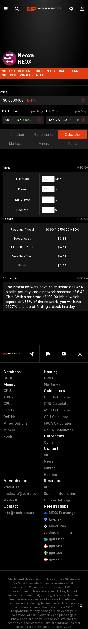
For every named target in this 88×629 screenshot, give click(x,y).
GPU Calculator (57, 404)
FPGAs (9, 410)
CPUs (8, 404)
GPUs (8, 378)
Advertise (12, 487)
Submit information (60, 494)
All (46, 455)
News (49, 461)
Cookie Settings (57, 500)
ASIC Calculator (57, 410)
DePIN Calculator (58, 430)
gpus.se (55, 553)
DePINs (10, 417)
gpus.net (56, 539)
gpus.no (55, 546)
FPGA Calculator (57, 423)
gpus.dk (55, 559)
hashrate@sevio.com (21, 494)
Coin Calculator (57, 397)
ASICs (8, 397)
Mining (50, 468)
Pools (8, 436)
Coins (49, 442)
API (46, 487)
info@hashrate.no (19, 513)
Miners (9, 430)
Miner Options (16, 423)
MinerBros (57, 526)
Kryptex (54, 519)
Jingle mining (60, 532)
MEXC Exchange (62, 513)
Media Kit (12, 500)
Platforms (52, 385)
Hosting (50, 474)
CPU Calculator (56, 417)
